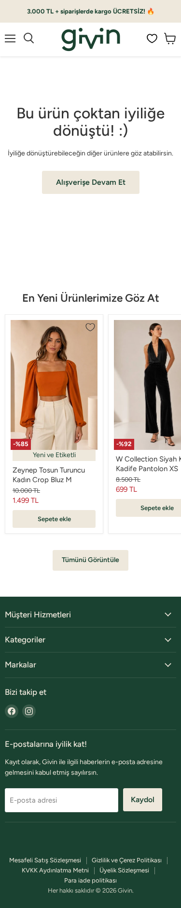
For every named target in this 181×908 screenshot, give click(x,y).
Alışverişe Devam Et (90, 182)
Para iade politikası (90, 880)
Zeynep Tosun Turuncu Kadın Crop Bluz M (49, 475)
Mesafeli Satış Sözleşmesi (45, 860)
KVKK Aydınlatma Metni (55, 870)
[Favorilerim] (152, 38)
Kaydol (142, 799)
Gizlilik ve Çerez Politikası (127, 860)
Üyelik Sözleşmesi (124, 870)
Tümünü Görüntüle (90, 560)
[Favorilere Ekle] (90, 327)
